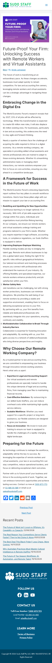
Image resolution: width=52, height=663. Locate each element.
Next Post (26, 513)
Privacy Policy (26, 637)
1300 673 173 (41, 484)
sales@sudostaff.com (12, 491)
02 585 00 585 (11, 488)
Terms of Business (26, 634)
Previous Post (26, 508)
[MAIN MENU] (46, 5)
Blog (5, 70)
